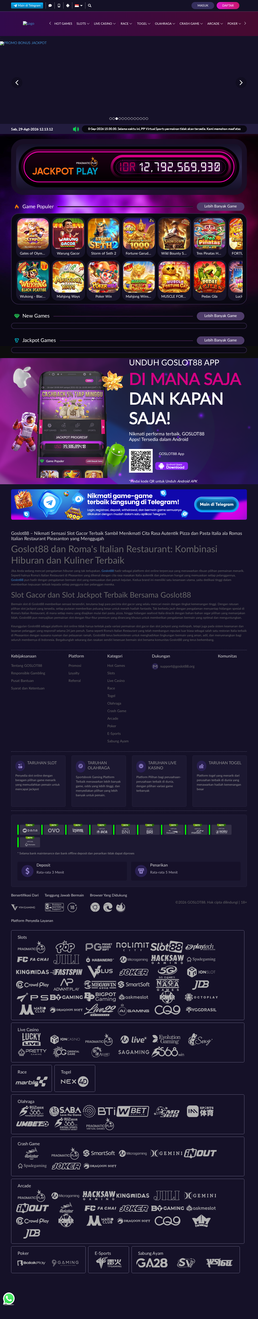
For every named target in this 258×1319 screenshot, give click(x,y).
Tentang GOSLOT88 (26, 666)
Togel (142, 23)
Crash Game (190, 23)
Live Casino (103, 23)
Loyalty (74, 673)
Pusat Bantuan (22, 681)
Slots (82, 23)
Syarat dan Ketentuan (28, 688)
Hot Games (63, 23)
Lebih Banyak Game (220, 206)
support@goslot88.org (177, 666)
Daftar (228, 5)
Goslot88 (108, 570)
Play (87, 171)
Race (125, 23)
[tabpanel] (129, 82)
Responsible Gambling (28, 673)
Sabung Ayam (118, 741)
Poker (233, 23)
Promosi (75, 666)
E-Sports (114, 734)
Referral (75, 681)
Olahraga (163, 23)
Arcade (213, 23)
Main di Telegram (29, 5)
